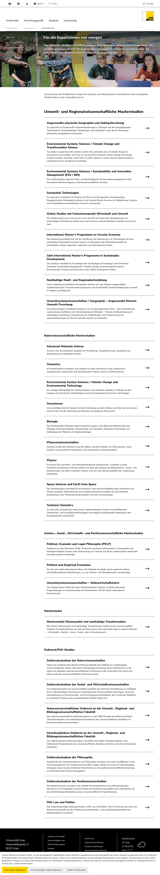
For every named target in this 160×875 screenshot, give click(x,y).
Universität (12, 20)
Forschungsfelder (14, 42)
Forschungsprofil (33, 20)
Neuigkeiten (12, 58)
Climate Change (30, 28)
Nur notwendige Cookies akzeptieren (46, 870)
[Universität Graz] (148, 16)
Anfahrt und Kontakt (56, 836)
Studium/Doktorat (15, 47)
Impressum (89, 838)
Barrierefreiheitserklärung (96, 850)
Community (70, 20)
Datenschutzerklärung (94, 842)
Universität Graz (12, 28)
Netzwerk (10, 52)
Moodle (51, 848)
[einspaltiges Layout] (28, 3)
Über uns (10, 37)
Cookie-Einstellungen (94, 846)
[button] (10, 3)
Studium (53, 20)
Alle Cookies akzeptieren (14, 870)
